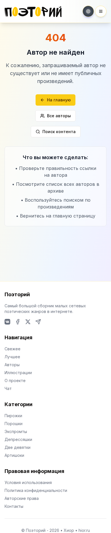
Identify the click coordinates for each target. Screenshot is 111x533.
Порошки (13, 423)
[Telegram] (38, 322)
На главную (59, 99)
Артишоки (14, 455)
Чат (8, 388)
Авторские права (22, 498)
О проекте (15, 380)
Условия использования (28, 482)
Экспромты (16, 431)
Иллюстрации (18, 372)
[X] (28, 322)
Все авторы (59, 115)
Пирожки (13, 415)
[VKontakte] (7, 322)
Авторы (12, 364)
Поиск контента (59, 131)
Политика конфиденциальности (36, 490)
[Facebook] (17, 322)
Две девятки (17, 447)
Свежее (12, 348)
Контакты (14, 506)
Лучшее (12, 356)
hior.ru (84, 530)
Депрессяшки (18, 439)
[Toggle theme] (88, 11)
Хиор (69, 530)
